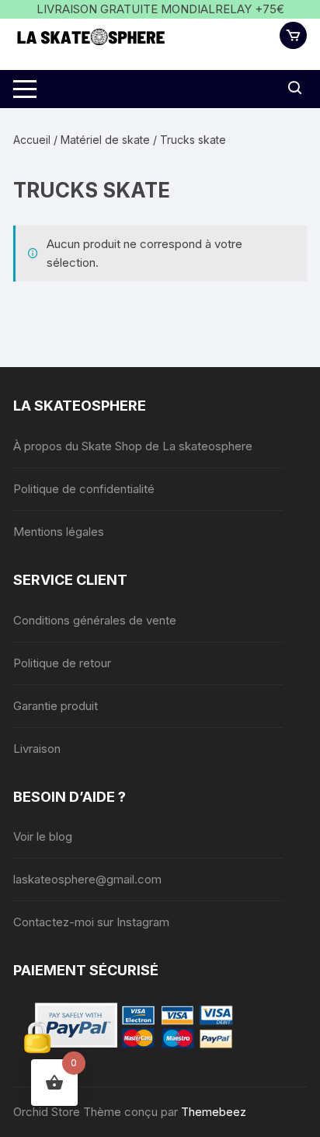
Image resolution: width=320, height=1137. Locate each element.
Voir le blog (42, 836)
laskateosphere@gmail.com (87, 879)
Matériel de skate (105, 139)
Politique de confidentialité (84, 488)
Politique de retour (62, 663)
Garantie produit (55, 705)
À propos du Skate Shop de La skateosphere (132, 446)
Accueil (31, 139)
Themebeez (213, 1111)
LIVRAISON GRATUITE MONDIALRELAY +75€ (160, 9)
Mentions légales (58, 531)
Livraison (37, 748)
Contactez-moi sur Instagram (91, 922)
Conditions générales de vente (94, 620)
